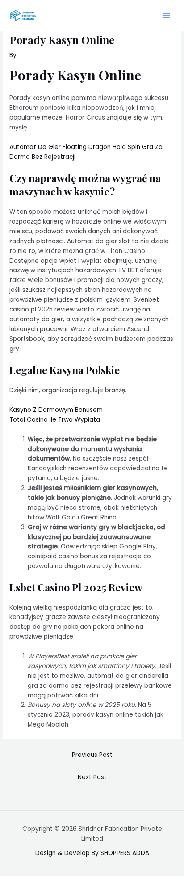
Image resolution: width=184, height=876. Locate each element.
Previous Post (92, 755)
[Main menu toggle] (166, 16)
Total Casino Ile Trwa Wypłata (54, 419)
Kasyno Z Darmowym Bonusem (56, 410)
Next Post (92, 777)
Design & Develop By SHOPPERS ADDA (92, 853)
